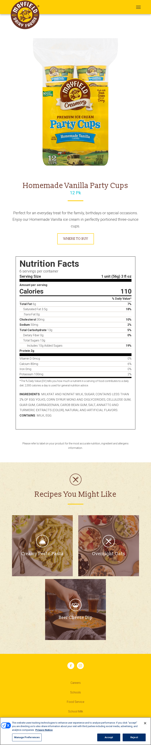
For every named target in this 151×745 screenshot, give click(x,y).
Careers (76, 683)
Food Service (75, 702)
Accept (109, 737)
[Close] (145, 723)
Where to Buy (75, 239)
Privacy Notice (44, 730)
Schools (75, 692)
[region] (75, 731)
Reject (134, 737)
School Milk (75, 711)
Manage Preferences (27, 737)
